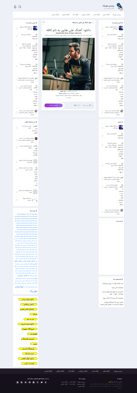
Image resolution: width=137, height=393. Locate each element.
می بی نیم (30, 319)
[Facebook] (45, 382)
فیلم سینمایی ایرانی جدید (27, 278)
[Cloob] (29, 382)
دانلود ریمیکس (29, 304)
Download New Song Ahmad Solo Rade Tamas (26, 232)
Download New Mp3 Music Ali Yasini (23, 216)
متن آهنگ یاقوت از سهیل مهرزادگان (112, 283)
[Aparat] (17, 382)
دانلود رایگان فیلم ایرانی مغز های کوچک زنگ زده (26, 249)
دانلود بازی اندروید (27, 324)
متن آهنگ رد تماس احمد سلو (24, 281)
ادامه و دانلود (53, 105)
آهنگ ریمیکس (85, 15)
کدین (110, 382)
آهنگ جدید (96, 15)
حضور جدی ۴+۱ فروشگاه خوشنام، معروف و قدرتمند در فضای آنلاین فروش (111, 303)
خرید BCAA (30, 354)
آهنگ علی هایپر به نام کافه (24, 241)
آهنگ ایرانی (106, 15)
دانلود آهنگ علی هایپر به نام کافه (82, 23)
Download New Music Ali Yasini (29, 225)
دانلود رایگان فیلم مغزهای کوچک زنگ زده (24, 256)
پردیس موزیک (108, 5)
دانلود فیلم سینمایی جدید (22, 266)
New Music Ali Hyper (32, 236)
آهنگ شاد (75, 15)
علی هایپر (32, 275)
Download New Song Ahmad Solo (24, 227)
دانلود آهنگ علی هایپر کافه (21, 247)
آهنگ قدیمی (55, 15)
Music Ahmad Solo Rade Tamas (24, 234)
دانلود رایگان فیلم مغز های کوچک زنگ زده (28, 258)
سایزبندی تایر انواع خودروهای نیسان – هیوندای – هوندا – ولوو (112, 293)
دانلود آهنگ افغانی (27, 358)
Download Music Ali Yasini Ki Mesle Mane (27, 214)
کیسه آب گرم (29, 363)
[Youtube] (21, 382)
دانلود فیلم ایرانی (29, 261)
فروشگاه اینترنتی (28, 349)
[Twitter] (41, 382)
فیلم (28, 275)
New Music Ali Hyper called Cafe (29, 238)
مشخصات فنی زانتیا (117, 288)
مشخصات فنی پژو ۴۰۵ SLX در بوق (113, 298)
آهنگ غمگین (66, 15)
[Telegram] (25, 382)
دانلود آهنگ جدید (87, 35)
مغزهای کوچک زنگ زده (29, 287)
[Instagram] (33, 382)
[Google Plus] (37, 382)
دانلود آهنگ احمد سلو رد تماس (27, 245)
